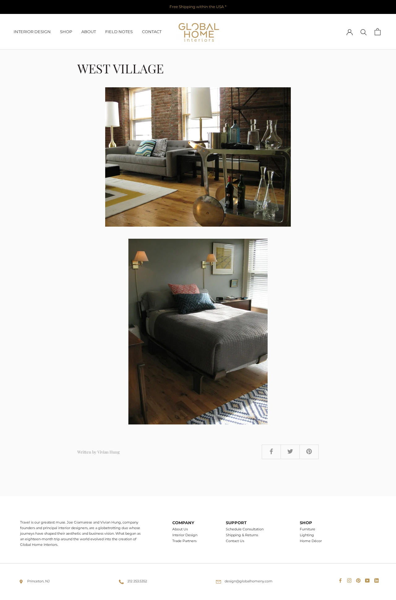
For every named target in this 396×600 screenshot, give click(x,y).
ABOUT (88, 31)
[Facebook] (341, 579)
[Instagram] (350, 579)
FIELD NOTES (119, 31)
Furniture (307, 529)
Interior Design (184, 535)
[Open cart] (378, 31)
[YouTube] (368, 579)
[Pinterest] (359, 579)
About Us (180, 529)
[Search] (363, 31)
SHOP (66, 31)
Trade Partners (184, 541)
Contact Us (235, 541)
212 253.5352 (137, 581)
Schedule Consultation (245, 529)
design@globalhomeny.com (249, 581)
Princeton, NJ (38, 581)
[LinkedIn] (377, 579)
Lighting (307, 535)
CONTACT (151, 31)
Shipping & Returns (242, 535)
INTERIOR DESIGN (32, 31)
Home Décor (311, 541)
